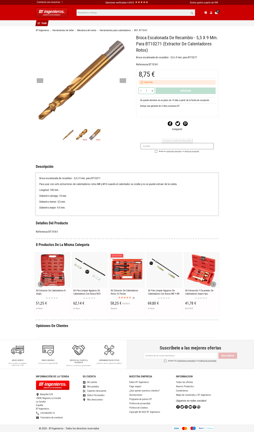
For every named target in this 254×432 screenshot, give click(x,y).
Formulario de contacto (49, 417)
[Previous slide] (41, 284)
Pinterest (185, 124)
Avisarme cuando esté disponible (177, 141)
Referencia (142, 64)
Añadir (185, 90)
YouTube (190, 407)
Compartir (170, 124)
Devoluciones (135, 394)
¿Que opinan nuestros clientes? (144, 390)
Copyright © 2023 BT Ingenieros (144, 411)
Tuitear (178, 124)
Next (123, 80)
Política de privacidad (139, 403)
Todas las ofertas (184, 382)
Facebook (178, 407)
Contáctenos (182, 390)
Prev (40, 80)
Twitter (182, 407)
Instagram (198, 407)
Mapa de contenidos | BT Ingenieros (193, 394)
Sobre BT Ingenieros (139, 382)
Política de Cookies (138, 407)
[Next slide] (213, 284)
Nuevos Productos (185, 386)
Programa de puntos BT (140, 399)
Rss (186, 407)
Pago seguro (135, 386)
